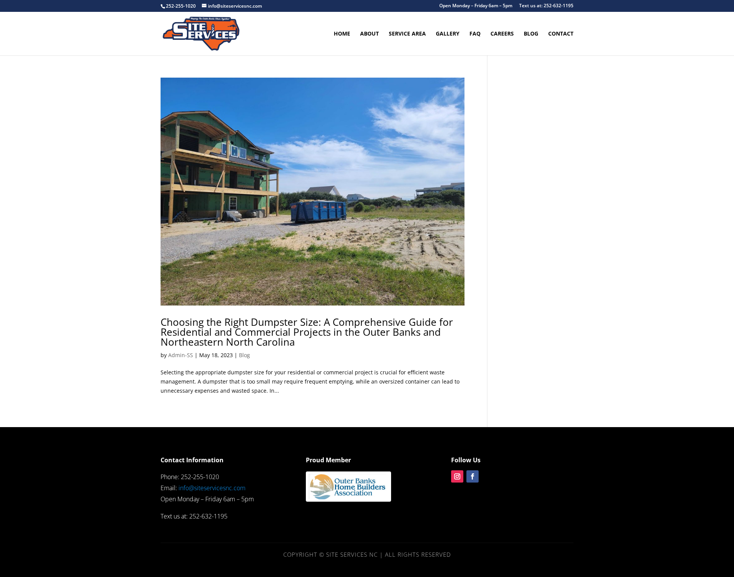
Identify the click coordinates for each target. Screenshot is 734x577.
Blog (531, 34)
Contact (560, 34)
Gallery (448, 34)
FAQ (475, 34)
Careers (502, 34)
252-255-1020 (181, 6)
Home (342, 34)
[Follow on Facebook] (472, 476)
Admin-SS (180, 355)
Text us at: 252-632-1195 (546, 6)
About (369, 34)
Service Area (407, 34)
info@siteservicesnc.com (212, 488)
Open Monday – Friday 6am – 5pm (475, 6)
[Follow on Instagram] (457, 476)
